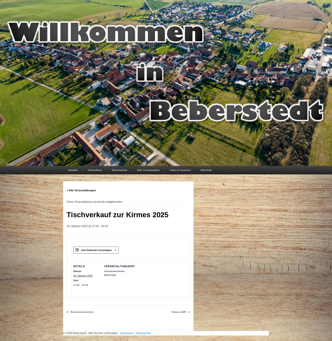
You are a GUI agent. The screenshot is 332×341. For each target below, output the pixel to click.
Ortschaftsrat (95, 170)
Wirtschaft (206, 170)
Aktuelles (73, 170)
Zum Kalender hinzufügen (96, 250)
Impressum (126, 333)
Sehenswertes (119, 170)
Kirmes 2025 (179, 312)
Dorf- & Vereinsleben (148, 170)
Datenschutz (143, 333)
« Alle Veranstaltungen (81, 190)
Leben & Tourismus (180, 170)
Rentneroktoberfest (82, 312)
